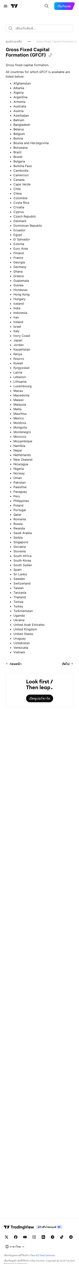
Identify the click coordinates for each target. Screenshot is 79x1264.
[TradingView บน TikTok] (61, 1237)
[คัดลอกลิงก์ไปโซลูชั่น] (50, 55)
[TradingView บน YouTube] (25, 1237)
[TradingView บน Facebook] (15, 1237)
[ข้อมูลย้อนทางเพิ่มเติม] (29, 41)
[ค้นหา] (46, 6)
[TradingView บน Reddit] (71, 1237)
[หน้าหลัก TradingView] (14, 6)
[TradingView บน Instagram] (34, 1237)
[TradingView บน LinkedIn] (43, 1237)
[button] (14, 41)
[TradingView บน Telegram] (52, 1237)
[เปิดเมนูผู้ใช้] (5, 6)
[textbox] (41, 28)
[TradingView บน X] (6, 1237)
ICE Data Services (45, 1255)
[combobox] (39, 28)
